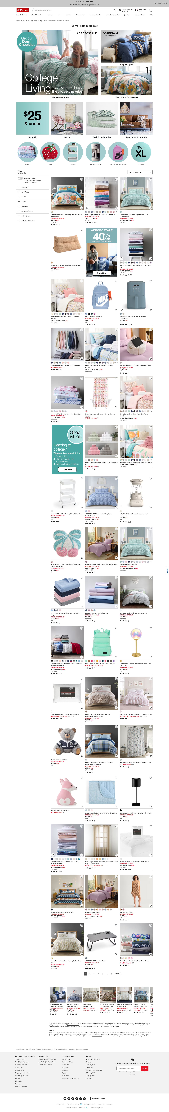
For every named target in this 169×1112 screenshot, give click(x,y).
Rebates (18, 1084)
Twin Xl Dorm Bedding (57, 1049)
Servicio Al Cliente (21, 1087)
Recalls (17, 1078)
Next (117, 974)
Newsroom (89, 1067)
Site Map (89, 1078)
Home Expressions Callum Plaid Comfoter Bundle (99, 366)
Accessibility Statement (105, 1104)
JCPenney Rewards (21, 1065)
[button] (101, 252)
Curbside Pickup (67, 1062)
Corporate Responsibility (94, 1070)
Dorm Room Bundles (82, 1049)
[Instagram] (69, 1098)
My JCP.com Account (21, 1062)
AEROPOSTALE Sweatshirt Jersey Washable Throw (65, 614)
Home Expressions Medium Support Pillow (65, 714)
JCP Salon (65, 1067)
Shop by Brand (90, 1076)
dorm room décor (97, 1036)
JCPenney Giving (91, 1073)
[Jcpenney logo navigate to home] (22, 10)
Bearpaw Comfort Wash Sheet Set (96, 613)
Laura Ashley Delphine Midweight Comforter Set (136, 714)
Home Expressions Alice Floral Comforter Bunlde (136, 462)
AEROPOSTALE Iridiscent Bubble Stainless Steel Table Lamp (135, 665)
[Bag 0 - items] (151, 10)
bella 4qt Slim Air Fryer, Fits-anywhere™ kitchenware (133, 317)
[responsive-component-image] (32, 118)
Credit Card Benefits (45, 1065)
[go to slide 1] (80, 5)
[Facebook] (73, 1098)
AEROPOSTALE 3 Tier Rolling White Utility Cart (66, 514)
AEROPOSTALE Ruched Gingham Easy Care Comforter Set (134, 215)
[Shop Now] (101, 252)
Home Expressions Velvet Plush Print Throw (134, 961)
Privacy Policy (61, 1104)
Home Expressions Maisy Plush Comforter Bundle (134, 415)
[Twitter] (65, 1098)
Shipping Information (22, 1073)
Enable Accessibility (161, 3)
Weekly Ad (65, 1065)
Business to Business (93, 1059)
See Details (132, 1074)
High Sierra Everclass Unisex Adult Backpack (100, 664)
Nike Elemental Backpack (93, 316)
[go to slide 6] (89, 5)
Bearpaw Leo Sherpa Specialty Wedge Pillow (65, 265)
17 (116, 362)
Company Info (90, 1065)
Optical (64, 1073)
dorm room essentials (73, 1025)
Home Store (29, 1049)
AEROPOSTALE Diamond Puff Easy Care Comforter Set (98, 515)
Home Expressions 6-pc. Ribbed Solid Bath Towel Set (101, 463)
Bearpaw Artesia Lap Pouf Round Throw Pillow (135, 365)
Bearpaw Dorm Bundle (92, 912)
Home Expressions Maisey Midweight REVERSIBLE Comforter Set (97, 715)
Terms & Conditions (72, 1108)
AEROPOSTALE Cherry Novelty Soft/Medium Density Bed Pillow (65, 565)
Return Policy (19, 1070)
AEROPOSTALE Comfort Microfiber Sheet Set (65, 414)
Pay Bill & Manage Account (47, 1059)
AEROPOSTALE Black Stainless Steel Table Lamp (135, 813)
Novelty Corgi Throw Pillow (60, 810)
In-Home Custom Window (70, 1078)
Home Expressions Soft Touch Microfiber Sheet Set (135, 266)
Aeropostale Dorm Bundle (128, 564)
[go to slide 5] (87, 5)
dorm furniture (85, 1033)
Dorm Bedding (37, 1049)
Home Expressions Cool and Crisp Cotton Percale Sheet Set (65, 863)
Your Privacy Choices (73, 1104)
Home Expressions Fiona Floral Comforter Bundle (65, 317)
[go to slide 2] (82, 5)
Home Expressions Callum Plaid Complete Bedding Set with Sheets (99, 763)
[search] (115, 10)
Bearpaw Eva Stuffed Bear (59, 760)
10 (82, 314)
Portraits (65, 1070)
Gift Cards (18, 1081)
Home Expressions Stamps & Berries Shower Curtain (100, 415)
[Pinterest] (77, 1098)
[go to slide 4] (85, 5)
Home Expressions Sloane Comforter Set (133, 613)
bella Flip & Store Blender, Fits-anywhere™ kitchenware (134, 515)
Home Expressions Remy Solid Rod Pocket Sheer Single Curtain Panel (101, 863)
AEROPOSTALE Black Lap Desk (95, 961)
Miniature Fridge (46, 1049)
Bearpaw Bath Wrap (126, 912)
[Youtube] (81, 1098)
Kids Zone (65, 1076)
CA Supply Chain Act (90, 1104)
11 (116, 661)
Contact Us (18, 1067)
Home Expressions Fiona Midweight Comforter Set (66, 962)
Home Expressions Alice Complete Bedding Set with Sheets (66, 215)
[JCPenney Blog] (85, 1098)
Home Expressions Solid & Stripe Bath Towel (100, 215)
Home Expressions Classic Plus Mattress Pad (135, 862)
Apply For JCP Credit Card (47, 1062)
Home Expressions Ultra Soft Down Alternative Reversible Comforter (66, 665)
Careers (88, 1062)
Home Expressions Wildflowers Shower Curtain (135, 762)
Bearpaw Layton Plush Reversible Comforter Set (101, 564)
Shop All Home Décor (70, 1049)
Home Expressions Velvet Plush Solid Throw (65, 365)
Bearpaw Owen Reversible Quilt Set (62, 912)
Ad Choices (82, 1108)
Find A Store (66, 1059)
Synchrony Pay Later (21, 1076)
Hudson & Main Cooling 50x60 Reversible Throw (101, 813)
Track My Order (20, 1059)
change (39, 180)
